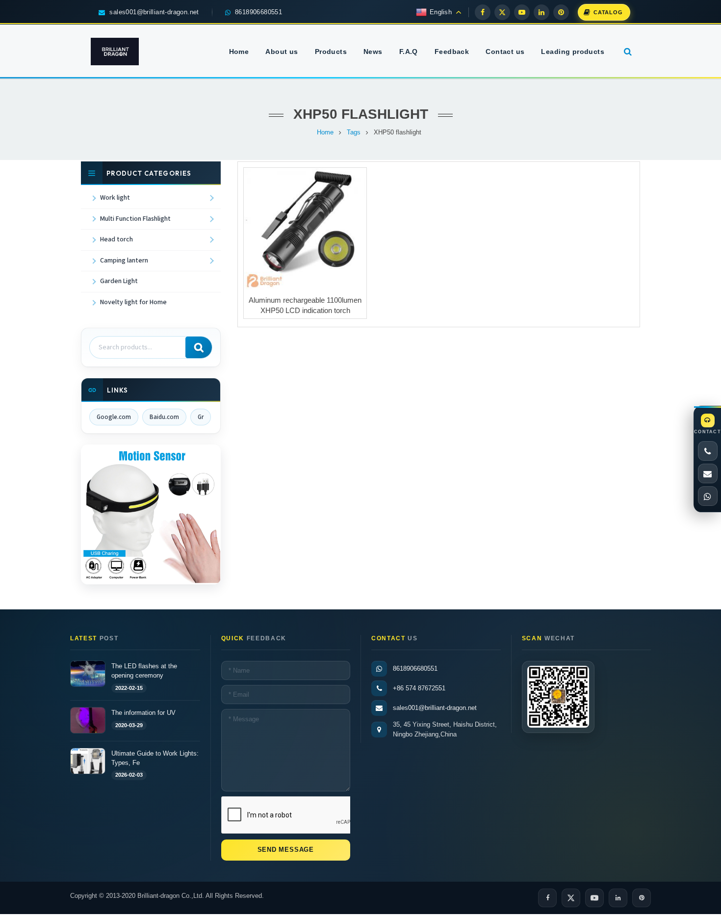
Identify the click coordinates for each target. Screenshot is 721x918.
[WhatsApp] (708, 496)
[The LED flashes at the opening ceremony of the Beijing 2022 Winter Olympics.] (87, 673)
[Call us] (708, 451)
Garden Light (119, 281)
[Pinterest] (561, 12)
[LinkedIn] (541, 12)
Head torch (116, 239)
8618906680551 (415, 668)
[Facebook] (482, 12)
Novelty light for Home (133, 302)
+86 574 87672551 (419, 688)
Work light (115, 198)
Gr (201, 417)
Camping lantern (124, 260)
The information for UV (143, 712)
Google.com (114, 417)
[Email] (708, 473)
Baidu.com (164, 417)
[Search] (198, 347)
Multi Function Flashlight (135, 219)
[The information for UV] (87, 720)
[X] (502, 12)
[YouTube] (522, 12)
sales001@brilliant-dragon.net (435, 707)
